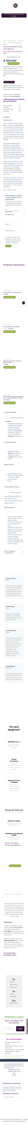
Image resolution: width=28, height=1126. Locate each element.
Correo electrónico (10, 230)
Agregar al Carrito (13, 63)
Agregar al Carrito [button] (9, 297)
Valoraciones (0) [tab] (7, 120)
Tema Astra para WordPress (19, 1121)
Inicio (4, 40)
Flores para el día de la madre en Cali (14, 1064)
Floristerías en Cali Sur (14, 1069)
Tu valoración (10, 214)
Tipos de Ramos (12, 40)
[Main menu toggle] (15, 6)
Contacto (14, 1075)
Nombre (7, 224)
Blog (14, 1073)
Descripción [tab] (6, 117)
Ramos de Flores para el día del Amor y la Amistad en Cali (14, 1066)
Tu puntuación (9, 210)
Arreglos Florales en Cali (14, 1071)
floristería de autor (9, 940)
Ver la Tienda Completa (14, 1039)
